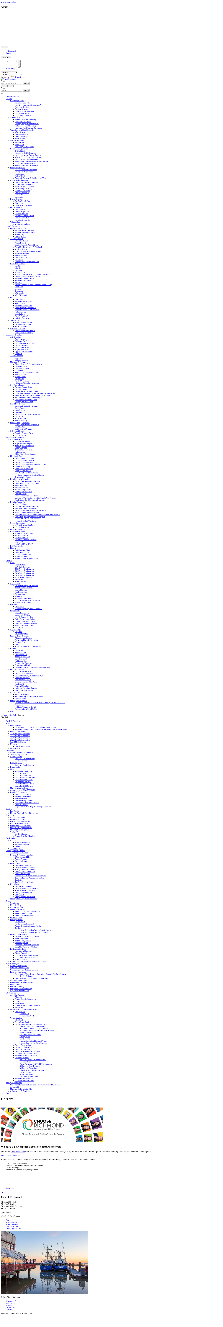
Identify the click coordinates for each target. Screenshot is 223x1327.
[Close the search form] (2, 93)
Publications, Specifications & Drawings (29, 500)
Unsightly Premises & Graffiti (26, 947)
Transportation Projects (23, 450)
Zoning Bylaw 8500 (22, 657)
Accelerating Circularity (23, 189)
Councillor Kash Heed (23, 782)
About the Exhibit (26, 1074)
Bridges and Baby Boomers (30, 1066)
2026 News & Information (24, 569)
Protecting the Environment (25, 186)
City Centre (19, 268)
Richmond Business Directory (26, 540)
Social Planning (20, 408)
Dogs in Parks (20, 314)
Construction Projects (23, 441)
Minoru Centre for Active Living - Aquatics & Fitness (34, 274)
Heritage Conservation (23, 471)
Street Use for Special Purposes (26, 159)
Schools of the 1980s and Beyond (32, 1070)
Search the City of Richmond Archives (29, 696)
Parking (18, 847)
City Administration (22, 613)
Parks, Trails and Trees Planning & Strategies (31, 978)
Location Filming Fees (23, 554)
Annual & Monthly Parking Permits (28, 926)
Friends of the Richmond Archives (27, 1005)
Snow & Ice (19, 145)
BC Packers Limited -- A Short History (34, 1028)
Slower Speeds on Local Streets (26, 166)
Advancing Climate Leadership (26, 182)
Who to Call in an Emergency (26, 170)
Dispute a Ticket (21, 659)
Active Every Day (21, 243)
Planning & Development (24, 625)
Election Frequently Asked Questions (28, 609)
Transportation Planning (23, 477)
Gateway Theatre (21, 345)
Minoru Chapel (20, 377)
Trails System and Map (23, 322)
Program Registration (18, 228)
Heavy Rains (19, 143)
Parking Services (21, 661)
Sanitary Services (21, 134)
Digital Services (16, 199)
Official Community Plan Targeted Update (30, 464)
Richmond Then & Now (24, 1079)
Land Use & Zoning (22, 467)
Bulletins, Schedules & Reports (26, 506)
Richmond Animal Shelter (24, 216)
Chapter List (19, 650)
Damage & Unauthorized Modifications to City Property (35, 498)
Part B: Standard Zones (23, 913)
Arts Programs (20, 339)
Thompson (19, 291)
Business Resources (17, 531)
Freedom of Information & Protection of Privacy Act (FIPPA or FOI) (40, 703)
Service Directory (21, 834)
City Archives (15, 692)
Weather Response (17, 140)
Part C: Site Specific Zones (25, 915)
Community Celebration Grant (26, 400)
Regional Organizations (23, 796)
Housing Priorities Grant (24, 402)
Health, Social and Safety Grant (26, 391)
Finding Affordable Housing (25, 120)
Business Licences (21, 536)
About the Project (26, 1033)
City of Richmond (12, 97)
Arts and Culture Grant (23, 387)
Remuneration (20, 594)
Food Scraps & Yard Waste (25, 111)
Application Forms (22, 552)
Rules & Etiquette (21, 326)
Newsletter (19, 1007)
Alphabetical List (21, 655)
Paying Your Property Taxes (25, 872)
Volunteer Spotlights (22, 224)
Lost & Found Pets (22, 218)
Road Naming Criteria (23, 490)
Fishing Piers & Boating (24, 333)
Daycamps (19, 260)
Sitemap (8, 1305)
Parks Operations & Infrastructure (27, 310)
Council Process (21, 590)
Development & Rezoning (20, 479)
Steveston (18, 289)
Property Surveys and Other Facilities (33, 1043)
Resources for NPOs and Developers (28, 128)
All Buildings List (21, 634)
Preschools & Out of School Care (27, 262)
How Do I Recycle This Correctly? (28, 105)
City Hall (9, 561)
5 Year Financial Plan (22, 857)
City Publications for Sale (24, 690)
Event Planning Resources (20, 423)
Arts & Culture (15, 337)
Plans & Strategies (17, 669)
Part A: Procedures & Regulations (27, 911)
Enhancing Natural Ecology (25, 184)
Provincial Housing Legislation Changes (29, 475)
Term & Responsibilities (24, 588)
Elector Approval (21, 761)
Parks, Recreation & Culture (25, 619)
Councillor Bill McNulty (24, 786)
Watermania (19, 293)
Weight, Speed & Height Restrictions (28, 157)
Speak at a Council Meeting (25, 759)
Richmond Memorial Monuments (27, 383)
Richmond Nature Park (23, 306)
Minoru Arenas (20, 272)
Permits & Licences (17, 529)
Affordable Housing (17, 117)
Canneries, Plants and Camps (30, 1035)
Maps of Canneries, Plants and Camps (33, 1041)
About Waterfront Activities (25, 331)
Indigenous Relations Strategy (26, 688)
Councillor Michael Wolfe (24, 784)
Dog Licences (20, 209)
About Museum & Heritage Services (28, 364)
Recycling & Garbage (18, 101)
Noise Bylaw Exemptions (24, 446)
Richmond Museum (22, 366)
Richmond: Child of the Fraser (26, 1056)
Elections (13, 604)
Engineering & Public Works (25, 621)
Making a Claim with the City (26, 707)
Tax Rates (18, 880)
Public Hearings (21, 592)
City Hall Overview (13, 721)
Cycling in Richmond (23, 324)
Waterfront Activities (17, 329)
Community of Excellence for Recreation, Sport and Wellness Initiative (41, 974)
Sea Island (18, 283)
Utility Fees (19, 644)
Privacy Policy (11, 1307)
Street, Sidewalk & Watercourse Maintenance (31, 161)
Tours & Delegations (22, 842)
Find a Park (19, 299)
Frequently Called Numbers (25, 836)
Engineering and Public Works (26, 682)
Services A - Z (11, 1301)
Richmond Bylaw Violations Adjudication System (33, 667)
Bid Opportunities (16, 546)
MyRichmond (11, 51)
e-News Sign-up (12, 1224)
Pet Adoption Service (22, 220)
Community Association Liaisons (27, 803)
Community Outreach (23, 115)
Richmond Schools (22, 1058)
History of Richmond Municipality (27, 1051)
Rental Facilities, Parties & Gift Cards (28, 247)
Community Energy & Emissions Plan (29, 676)
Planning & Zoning (17, 456)
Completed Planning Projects (25, 460)
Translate (18, 77)
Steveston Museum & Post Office (27, 372)
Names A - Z (24, 1014)
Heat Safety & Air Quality (24, 147)
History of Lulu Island (23, 1049)
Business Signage (21, 538)
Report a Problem (21, 214)
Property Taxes (20, 642)
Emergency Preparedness (24, 172)
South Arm (19, 287)
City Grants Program (17, 385)
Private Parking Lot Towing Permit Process (35, 930)
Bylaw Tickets (20, 922)
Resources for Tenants (23, 122)
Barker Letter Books (22, 1022)
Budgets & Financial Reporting (26, 640)
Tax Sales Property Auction (25, 882)
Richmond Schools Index (29, 1076)
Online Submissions (17, 523)
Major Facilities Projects (24, 444)
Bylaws (13, 648)
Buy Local (19, 542)
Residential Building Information (27, 508)
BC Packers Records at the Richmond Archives (37, 1030)
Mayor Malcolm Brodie (23, 771)
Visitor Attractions (21, 360)
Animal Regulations (22, 212)
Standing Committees (23, 794)
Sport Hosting (20, 427)
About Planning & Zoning (24, 458)
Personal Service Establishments (26, 955)
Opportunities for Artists (24, 352)
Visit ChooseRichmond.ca (10, 1156)
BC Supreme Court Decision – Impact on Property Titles (35, 727)
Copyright (9, 1309)
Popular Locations (21, 556)
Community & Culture (14, 335)
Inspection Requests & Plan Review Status (30, 510)
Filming (13, 548)
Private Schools (25, 1072)
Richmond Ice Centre (23, 280)
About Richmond (16, 356)
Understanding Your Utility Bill (26, 888)
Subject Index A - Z (27, 1016)
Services (9, 99)
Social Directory (12, 1188)
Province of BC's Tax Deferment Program (30, 876)
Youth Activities (21, 249)
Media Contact (20, 582)
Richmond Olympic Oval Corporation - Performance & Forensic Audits (41, 729)
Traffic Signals (20, 151)
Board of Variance (21, 805)
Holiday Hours (20, 237)
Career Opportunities (13, 1228)
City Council (15, 584)
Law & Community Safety (24, 617)
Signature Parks (20, 303)
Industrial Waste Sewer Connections (28, 519)
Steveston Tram (20, 375)
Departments (15, 611)
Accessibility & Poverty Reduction (27, 414)
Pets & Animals (16, 207)
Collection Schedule (22, 103)
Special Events (20, 435)
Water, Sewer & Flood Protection (22, 130)
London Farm (20, 370)
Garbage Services (21, 109)
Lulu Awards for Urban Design (26, 473)
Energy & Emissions (22, 191)
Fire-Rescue (19, 174)
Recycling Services (22, 107)
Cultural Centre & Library (24, 343)
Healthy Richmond (26, 976)
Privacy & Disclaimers (18, 701)
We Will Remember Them (24, 1081)
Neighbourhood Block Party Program (28, 398)
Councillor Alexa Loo (23, 773)
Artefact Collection (22, 381)
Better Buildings (21, 504)
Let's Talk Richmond (22, 567)
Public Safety (20, 684)
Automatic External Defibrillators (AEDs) (30, 178)
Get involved (19, 195)
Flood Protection (21, 136)
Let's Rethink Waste (22, 113)
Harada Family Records (23, 1047)
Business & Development (15, 437)
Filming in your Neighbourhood (26, 559)
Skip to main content (8, 2)
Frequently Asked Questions (25, 521)
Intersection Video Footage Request (28, 155)
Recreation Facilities (17, 264)
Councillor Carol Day (23, 775)
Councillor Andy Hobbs (24, 780)
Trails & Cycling (16, 320)
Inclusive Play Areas (22, 318)
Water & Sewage (21, 959)
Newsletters (19, 579)
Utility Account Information (25, 897)
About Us (18, 997)
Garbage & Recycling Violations (27, 936)
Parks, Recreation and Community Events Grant (32, 395)
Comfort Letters (20, 494)
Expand (4, 47)
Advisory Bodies (21, 798)
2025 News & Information (24, 571)
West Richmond (21, 295)
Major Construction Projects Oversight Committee (33, 807)
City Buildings (15, 630)
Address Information (22, 487)
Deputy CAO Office (22, 615)
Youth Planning (20, 418)
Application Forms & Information (27, 483)
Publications (19, 1003)
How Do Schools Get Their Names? (33, 1060)
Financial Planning (22, 686)
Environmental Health (23, 665)
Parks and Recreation (22, 678)
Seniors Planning (21, 421)
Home (5, 715)
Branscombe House (22, 347)
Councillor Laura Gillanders (25, 778)
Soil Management (21, 943)
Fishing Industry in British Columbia (33, 1026)
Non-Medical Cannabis (23, 951)
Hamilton (18, 270)
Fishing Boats (25, 1037)
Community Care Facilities (24, 957)
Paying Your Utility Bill (23, 892)
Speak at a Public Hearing (24, 765)
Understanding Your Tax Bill (25, 867)
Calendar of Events (17, 431)
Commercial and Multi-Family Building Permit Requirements (37, 515)
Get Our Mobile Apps (23, 201)
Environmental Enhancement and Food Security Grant (35, 393)
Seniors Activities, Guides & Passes (28, 251)
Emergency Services (17, 168)
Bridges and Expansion (28, 1068)
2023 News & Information (24, 575)
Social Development (17, 404)
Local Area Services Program (25, 163)
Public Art (18, 354)
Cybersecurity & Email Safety (26, 709)
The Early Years (25, 1062)
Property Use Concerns (23, 663)
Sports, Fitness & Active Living (26, 245)
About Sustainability (22, 193)
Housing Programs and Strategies (27, 124)
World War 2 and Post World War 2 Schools (36, 1064)
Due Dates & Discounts (23, 886)
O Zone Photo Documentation (26, 1053)
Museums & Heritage (18, 362)
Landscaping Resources (23, 492)
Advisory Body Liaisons (24, 801)
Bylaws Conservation (23, 1045)
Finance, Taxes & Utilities (19, 636)
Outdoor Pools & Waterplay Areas (27, 276)
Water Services (20, 132)
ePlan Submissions (22, 527)
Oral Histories (20, 1012)
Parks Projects (20, 452)
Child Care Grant (21, 389)
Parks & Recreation (13, 226)
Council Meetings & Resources (26, 586)
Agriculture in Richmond (24, 469)
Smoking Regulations (23, 941)
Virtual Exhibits (20, 699)
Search (3, 81)
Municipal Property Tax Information (28, 646)
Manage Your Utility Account (25, 890)
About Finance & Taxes (23, 638)
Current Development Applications (27, 481)
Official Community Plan (24, 462)
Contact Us (19, 197)
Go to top (4, 1192)
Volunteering (15, 222)
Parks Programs (20, 312)
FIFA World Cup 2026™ (24, 544)
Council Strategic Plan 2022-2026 (27, 600)
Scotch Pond (19, 379)
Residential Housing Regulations (27, 945)
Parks (12, 297)
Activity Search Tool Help (24, 230)
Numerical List (20, 653)
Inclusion (18, 412)
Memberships (20, 235)
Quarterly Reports (21, 861)
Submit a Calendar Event (24, 433)
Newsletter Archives (22, 746)
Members (18, 596)
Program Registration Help (24, 232)
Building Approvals (17, 502)
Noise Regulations (21, 938)
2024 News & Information (24, 573)
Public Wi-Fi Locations (23, 205)
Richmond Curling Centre (24, 278)
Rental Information (22, 844)
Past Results (19, 607)
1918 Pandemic (20, 1020)
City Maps (19, 203)
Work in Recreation (22, 253)
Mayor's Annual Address (24, 598)
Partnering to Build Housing (25, 126)
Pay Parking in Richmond (24, 924)
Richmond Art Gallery (23, 341)
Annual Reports (20, 859)
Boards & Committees (23, 602)
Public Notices (20, 565)
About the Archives (22, 694)
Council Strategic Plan (23, 671)
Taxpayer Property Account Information (29, 878)
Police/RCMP (20, 176)
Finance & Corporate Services (26, 623)
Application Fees (21, 485)
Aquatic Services (21, 258)
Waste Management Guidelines (26, 496)
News (12, 563)
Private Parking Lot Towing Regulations (34, 932)
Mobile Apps (10, 1303)
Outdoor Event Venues (23, 429)
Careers (8, 53)
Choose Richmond (18, 1152)
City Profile (19, 358)
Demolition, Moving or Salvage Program (30, 517)
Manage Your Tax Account (25, 869)
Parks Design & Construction (25, 308)
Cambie (18, 266)
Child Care (19, 416)
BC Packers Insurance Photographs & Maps (31, 1024)
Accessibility (6, 57)
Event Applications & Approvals (27, 425)
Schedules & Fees (21, 241)
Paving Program (21, 448)
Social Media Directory (23, 577)
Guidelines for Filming (23, 550)
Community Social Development (27, 406)
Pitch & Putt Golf (21, 316)
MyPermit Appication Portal (25, 525)
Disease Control (21, 953)
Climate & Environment (19, 180)
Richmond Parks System (24, 301)
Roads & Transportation (19, 149)
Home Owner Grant (22, 874)
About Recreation (16, 239)
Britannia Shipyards (22, 368)
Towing (18, 928)
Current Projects (16, 439)
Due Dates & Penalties (23, 865)
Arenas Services (21, 255)
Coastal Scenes (25, 1039)
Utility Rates (19, 895)
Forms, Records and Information (27, 513)
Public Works (20, 138)
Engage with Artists (22, 349)
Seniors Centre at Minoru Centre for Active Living (33, 285)
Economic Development (24, 533)
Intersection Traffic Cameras (25, 153)
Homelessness (20, 410)
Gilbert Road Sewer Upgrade (25, 454)
